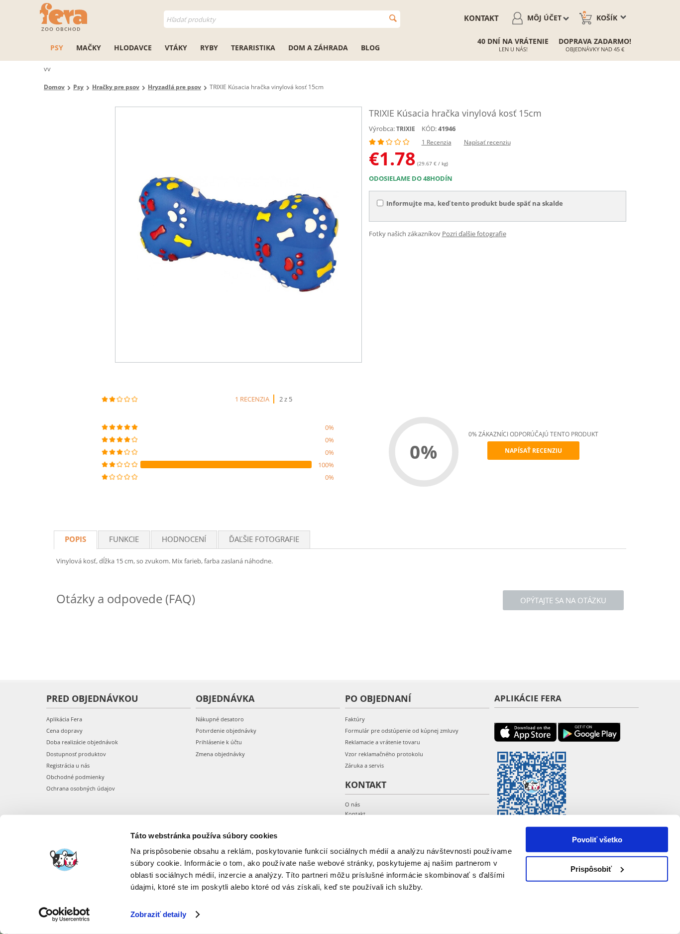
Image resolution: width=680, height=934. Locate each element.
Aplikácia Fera (64, 719)
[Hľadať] (393, 18)
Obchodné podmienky (75, 777)
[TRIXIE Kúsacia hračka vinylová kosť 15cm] (238, 234)
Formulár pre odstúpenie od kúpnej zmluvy (401, 730)
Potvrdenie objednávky (226, 730)
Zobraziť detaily (158, 914)
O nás (352, 804)
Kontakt (481, 18)
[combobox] (282, 19)
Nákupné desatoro (220, 719)
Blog (370, 47)
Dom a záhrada (318, 47)
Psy (56, 47)
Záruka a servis (364, 765)
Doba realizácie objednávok (82, 742)
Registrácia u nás (68, 765)
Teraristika (253, 47)
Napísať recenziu (487, 142)
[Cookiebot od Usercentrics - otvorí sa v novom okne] (64, 914)
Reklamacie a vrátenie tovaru (382, 742)
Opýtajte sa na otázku (563, 600)
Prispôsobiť (591, 868)
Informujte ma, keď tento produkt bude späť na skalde (474, 203)
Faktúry (355, 719)
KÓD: (429, 128)
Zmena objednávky (220, 754)
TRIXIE (405, 129)
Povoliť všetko (597, 839)
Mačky (88, 47)
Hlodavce (133, 47)
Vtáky (176, 47)
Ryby (209, 47)
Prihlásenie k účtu (219, 742)
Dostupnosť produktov (76, 754)
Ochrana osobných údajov (80, 788)
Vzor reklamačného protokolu (384, 754)
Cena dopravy (64, 730)
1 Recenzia (437, 142)
